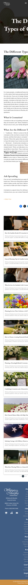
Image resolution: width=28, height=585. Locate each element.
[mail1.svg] (17, 514)
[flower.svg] (6, 514)
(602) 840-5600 (13, 508)
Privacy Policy (21, 583)
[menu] (25, 3)
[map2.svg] (11, 514)
